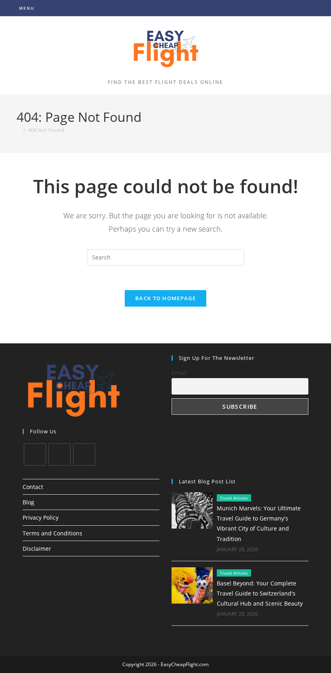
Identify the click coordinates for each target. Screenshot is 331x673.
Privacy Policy (41, 517)
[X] (35, 454)
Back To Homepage (165, 298)
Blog (28, 502)
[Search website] (306, 8)
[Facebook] (59, 454)
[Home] (19, 130)
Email (179, 372)
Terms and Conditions (52, 533)
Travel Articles (234, 498)
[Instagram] (84, 454)
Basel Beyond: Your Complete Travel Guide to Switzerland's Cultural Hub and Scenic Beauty (260, 593)
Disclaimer (37, 548)
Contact (33, 487)
